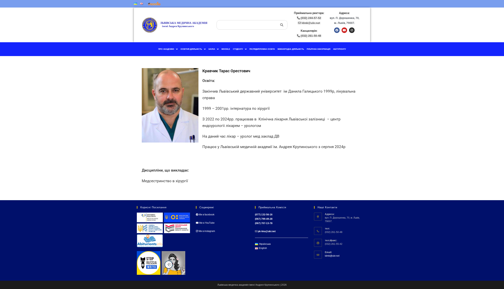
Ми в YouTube (207, 222)
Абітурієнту (339, 49)
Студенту (238, 49)
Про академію (166, 49)
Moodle (225, 49)
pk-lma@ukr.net (267, 231)
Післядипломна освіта (262, 49)
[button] (168, 49)
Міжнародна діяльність (291, 49)
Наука (211, 49)
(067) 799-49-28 (263, 219)
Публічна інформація (318, 49)
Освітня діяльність (191, 49)
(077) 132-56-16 (263, 214)
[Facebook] (337, 30)
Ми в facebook (206, 214)
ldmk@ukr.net (332, 255)
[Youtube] (344, 30)
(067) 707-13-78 (263, 223)
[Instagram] (352, 30)
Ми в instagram (206, 231)
